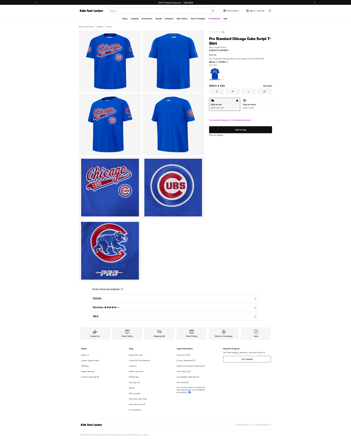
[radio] (224, 104)
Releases (169, 18)
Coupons (132, 366)
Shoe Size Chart (136, 404)
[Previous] (36, 2)
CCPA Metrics (182, 371)
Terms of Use (182, 355)
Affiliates (85, 366)
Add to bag (240, 129)
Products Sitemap (89, 377)
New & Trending (198, 18)
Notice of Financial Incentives (189, 366)
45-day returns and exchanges (106, 289)
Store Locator (135, 393)
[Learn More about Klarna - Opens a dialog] (217, 62)
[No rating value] (215, 31)
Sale (225, 18)
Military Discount (136, 371)
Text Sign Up (134, 382)
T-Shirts (108, 27)
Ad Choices (181, 382)
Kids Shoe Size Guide (138, 399)
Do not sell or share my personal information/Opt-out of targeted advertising (191, 389)
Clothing (134, 18)
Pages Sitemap (87, 371)
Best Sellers (182, 18)
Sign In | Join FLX (257, 11)
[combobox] (162, 11)
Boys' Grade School (86, 27)
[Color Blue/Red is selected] (214, 73)
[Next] (314, 2)
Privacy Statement (185, 360)
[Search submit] (213, 11)
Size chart (267, 85)
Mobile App (133, 377)
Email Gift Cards (136, 355)
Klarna (132, 388)
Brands (159, 18)
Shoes (125, 18)
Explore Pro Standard (218, 50)
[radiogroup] (240, 104)
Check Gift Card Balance (139, 360)
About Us (85, 355)
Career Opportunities (90, 360)
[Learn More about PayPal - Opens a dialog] (226, 62)
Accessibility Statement (187, 377)
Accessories (147, 18)
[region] (175, 2)
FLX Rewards (214, 18)
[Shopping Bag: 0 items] (270, 11)
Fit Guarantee (135, 410)
